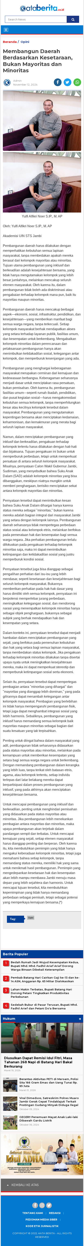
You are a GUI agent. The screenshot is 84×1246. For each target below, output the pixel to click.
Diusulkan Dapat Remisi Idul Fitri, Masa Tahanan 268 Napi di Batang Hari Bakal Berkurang (38, 1062)
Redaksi (55, 1213)
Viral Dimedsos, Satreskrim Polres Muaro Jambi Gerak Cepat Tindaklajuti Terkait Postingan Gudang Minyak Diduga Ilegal (49, 1101)
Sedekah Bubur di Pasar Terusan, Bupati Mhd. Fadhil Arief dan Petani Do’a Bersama (44, 1006)
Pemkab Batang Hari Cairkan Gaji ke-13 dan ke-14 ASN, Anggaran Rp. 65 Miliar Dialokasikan (45, 979)
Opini (25, 42)
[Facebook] (35, 1205)
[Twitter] (49, 1205)
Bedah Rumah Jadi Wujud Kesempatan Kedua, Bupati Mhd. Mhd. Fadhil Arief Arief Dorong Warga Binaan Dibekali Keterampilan (45, 966)
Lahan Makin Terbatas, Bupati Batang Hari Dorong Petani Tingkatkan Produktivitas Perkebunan (41, 993)
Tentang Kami (32, 1213)
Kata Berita (46, 1233)
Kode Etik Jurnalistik (42, 1226)
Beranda (10, 42)
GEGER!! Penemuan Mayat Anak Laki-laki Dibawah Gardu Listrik (48, 1118)
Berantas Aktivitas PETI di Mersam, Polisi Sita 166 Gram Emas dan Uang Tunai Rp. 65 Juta (48, 1082)
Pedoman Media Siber (41, 1219)
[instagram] (42, 1205)
